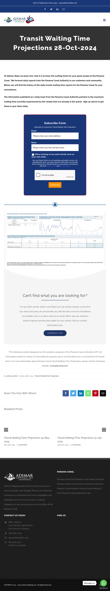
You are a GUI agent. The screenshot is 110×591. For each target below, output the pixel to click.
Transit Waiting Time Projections (47, 376)
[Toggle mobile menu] (104, 20)
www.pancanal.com (59, 366)
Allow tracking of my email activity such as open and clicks (52, 155)
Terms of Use (51, 166)
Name (33, 142)
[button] (6, 430)
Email (33, 131)
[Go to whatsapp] (103, 583)
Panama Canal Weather (68, 488)
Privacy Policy (65, 166)
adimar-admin (11, 376)
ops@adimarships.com (68, 3)
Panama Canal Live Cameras (90, 484)
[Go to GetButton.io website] (103, 588)
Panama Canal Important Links (76, 493)
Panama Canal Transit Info (87, 479)
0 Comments (22, 445)
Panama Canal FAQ (66, 479)
